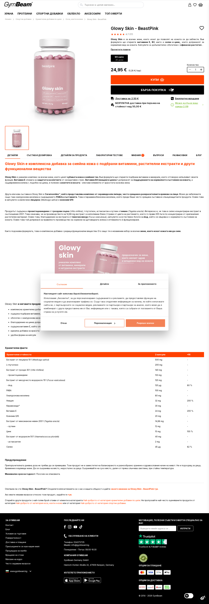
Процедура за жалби (16, 550)
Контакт (10, 525)
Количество (193, 65)
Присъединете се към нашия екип (23, 546)
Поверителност (13, 538)
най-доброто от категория (111, 500)
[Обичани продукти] (195, 5)
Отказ (64, 323)
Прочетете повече (121, 49)
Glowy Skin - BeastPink (134, 28)
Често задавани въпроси (18, 563)
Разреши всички (145, 323)
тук (70, 494)
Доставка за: (127, 98)
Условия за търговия (16, 533)
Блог (8, 529)
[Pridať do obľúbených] (201, 28)
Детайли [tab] (104, 284)
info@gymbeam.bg (80, 545)
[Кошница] (201, 4)
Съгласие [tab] (62, 284)
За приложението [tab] (147, 284)
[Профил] (190, 5)
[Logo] (19, 5)
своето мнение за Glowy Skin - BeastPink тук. (134, 489)
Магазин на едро (14, 559)
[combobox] (111, 5)
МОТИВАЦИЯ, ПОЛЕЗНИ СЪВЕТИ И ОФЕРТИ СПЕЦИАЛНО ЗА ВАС (170, 521)
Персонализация (103, 323)
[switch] (188, 595)
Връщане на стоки (15, 555)
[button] (190, 5)
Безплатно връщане (187, 98)
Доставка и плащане (16, 542)
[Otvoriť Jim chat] (203, 598)
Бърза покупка (153, 90)
